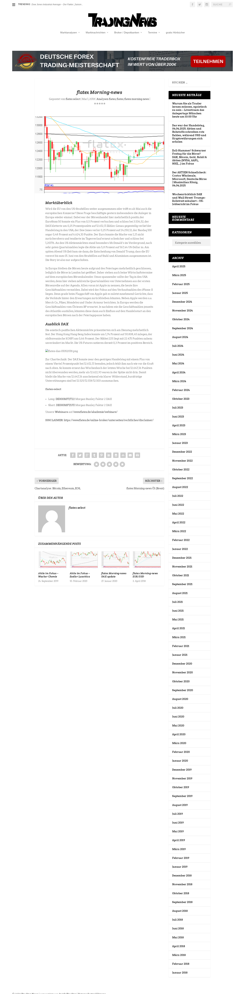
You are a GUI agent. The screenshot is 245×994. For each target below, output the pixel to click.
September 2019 (182, 796)
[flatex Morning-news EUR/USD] (147, 559)
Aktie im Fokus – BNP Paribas (46, 4)
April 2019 (178, 840)
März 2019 (179, 849)
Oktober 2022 (180, 469)
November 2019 (182, 778)
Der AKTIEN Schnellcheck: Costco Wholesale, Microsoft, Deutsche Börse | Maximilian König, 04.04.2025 (189, 179)
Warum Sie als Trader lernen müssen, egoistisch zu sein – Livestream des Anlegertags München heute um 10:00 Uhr (189, 110)
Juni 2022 (178, 504)
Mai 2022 (178, 513)
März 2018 (179, 955)
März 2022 (179, 531)
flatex (120, 99)
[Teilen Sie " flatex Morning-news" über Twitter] (80, 455)
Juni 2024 (178, 354)
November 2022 (182, 460)
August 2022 (180, 487)
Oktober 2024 (180, 319)
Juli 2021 (177, 602)
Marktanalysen (68, 32)
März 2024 (179, 381)
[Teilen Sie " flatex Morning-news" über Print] (137, 455)
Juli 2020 (177, 707)
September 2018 (182, 902)
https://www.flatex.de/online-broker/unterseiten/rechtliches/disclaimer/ (109, 420)
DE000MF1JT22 (65, 399)
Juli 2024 (177, 345)
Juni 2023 (178, 416)
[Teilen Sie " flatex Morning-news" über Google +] (87, 455)
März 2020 (179, 743)
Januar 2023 (180, 443)
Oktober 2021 (180, 575)
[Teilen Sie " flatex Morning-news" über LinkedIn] (108, 455)
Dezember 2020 (182, 663)
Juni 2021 (178, 610)
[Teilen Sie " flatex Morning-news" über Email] (130, 455)
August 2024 (180, 337)
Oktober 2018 (180, 893)
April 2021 (178, 628)
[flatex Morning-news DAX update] (115, 559)
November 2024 (182, 310)
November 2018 (182, 884)
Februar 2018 (180, 963)
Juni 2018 (178, 928)
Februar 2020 (181, 752)
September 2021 (182, 584)
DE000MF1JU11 (65, 405)
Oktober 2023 (180, 398)
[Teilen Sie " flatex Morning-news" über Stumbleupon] (123, 455)
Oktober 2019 (180, 787)
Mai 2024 (178, 363)
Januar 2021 (179, 654)
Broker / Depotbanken (126, 32)
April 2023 (178, 425)
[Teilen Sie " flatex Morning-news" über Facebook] (72, 455)
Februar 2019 (180, 858)
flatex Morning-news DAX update (113, 575)
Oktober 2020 (181, 681)
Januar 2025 (180, 293)
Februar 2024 (181, 390)
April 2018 (178, 946)
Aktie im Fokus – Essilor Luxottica (80, 575)
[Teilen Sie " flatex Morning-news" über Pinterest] (101, 455)
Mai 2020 (178, 725)
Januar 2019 (179, 866)
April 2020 (178, 734)
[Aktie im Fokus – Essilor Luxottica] (84, 559)
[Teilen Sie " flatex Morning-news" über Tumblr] (94, 455)
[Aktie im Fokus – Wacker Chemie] (52, 559)
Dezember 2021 (182, 557)
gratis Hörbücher (175, 32)
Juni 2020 (178, 716)
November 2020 (182, 672)
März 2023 (179, 434)
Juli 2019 (177, 813)
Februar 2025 (181, 284)
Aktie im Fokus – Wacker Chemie (48, 575)
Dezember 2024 (182, 301)
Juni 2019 (178, 822)
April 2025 (178, 266)
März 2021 (179, 637)
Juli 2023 (177, 407)
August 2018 (180, 910)
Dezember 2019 (182, 769)
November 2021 (182, 566)
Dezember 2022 (182, 451)
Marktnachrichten (95, 32)
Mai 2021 (178, 619)
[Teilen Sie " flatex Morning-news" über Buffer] (115, 455)
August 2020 (180, 699)
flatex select (73, 99)
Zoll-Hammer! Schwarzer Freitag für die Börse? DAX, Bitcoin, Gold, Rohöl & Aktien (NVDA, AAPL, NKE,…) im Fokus (189, 157)
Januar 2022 (180, 549)
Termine (152, 32)
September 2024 (182, 328)
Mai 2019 (178, 831)
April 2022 (178, 522)
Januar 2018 (179, 972)
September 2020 (182, 690)
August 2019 (180, 805)
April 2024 (178, 372)
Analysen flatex (106, 99)
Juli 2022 (177, 495)
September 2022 (182, 478)
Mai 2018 (178, 937)
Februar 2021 (180, 646)
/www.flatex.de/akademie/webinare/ (95, 412)
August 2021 (180, 593)
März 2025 (179, 275)
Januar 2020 (180, 760)
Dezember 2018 (182, 875)
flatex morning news (136, 99)
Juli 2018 (177, 919)
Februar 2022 (181, 540)
